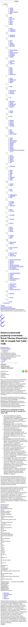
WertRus (12, 184)
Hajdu (11, 69)
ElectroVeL (12, 46)
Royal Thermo (13, 134)
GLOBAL (12, 63)
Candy (11, 28)
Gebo (11, 62)
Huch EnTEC (13, 74)
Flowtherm (12, 55)
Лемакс (11, 236)
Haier (11, 67)
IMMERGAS (13, 79)
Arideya (11, 9)
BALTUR (12, 19)
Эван (11, 301)
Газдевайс (12, 215)
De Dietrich (12, 35)
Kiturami (12, 92)
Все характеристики (6, 358)
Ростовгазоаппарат (14, 265)
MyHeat (11, 106)
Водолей (12, 211)
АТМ (11, 197)
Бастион (12, 201)
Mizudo (11, 102)
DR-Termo (12, 36)
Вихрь (11, 209)
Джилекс (12, 219)
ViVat (11, 179)
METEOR (12, 101)
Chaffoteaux (12, 29)
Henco (11, 70)
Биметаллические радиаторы (8, 308)
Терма (11, 288)
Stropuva (12, 148)
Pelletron (12, 120)
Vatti (11, 174)
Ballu (11, 17)
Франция (12, 293)
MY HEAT (12, 105)
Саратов (12, 274)
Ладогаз (12, 235)
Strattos (11, 147)
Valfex (11, 170)
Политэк (12, 254)
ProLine (11, 123)
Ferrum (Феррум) (14, 52)
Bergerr (11, 21)
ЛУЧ (11, 238)
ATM (11, 13)
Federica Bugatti (13, 50)
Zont (11, 189)
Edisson (11, 43)
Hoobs (11, 71)
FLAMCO (12, 54)
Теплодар (12, 285)
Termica (11, 158)
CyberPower (13, 31)
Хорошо (3, 624)
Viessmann (12, 177)
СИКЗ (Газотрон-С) (15, 278)
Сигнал (11, 277)
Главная (3, 305)
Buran (11, 24)
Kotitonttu (12, 93)
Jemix (11, 86)
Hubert (11, 73)
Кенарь (11, 228)
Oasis (11, 116)
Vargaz (11, 173)
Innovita (11, 81)
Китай (11, 230)
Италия (11, 223)
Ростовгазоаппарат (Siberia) (17, 266)
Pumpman (12, 125)
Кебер (11, 227)
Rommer (12, 132)
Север (11, 276)
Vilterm (11, 178)
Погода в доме (13, 253)
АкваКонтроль (13, 194)
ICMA (11, 78)
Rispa (11, 131)
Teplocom (12, 157)
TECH (11, 155)
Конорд (11, 231)
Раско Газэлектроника (15, 259)
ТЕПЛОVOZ (13, 284)
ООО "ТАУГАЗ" (14, 247)
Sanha (11, 139)
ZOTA (11, 190)
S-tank (11, 138)
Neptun (11, 112)
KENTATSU (13, 90)
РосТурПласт (13, 267)
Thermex (12, 161)
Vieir (11, 175)
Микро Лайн (13, 242)
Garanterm (12, 60)
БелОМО (12, 202)
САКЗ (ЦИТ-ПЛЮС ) (15, 273)
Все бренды (7, 303)
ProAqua (12, 121)
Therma (11, 159)
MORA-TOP (13, 104)
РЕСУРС (12, 262)
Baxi (11, 20)
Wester (11, 185)
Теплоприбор (13, 286)
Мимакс (12, 243)
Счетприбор (13, 280)
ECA (11, 42)
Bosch (11, 23)
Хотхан (11, 297)
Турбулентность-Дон (15, 289)
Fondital (11, 56)
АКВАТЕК (12, 196)
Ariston (11, 10)
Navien (11, 111)
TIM (11, 162)
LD (10, 97)
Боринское (12, 205)
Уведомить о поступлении (7, 368)
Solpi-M (11, 143)
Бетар (11, 204)
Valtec (11, 171)
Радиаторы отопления (6, 306)
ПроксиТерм (13, 255)
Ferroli (11, 51)
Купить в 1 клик (4, 366)
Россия (11, 263)
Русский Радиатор (14, 269)
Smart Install (12, 142)
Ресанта (12, 261)
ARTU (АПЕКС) (14, 12)
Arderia (11, 8)
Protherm (12, 124)
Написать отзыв (5, 347)
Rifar (11, 129)
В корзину (3, 364)
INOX (11, 82)
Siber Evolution (13, 140)
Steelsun (12, 144)
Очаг (11, 248)
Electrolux (12, 44)
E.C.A (11, 40)
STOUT (12, 146)
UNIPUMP (12, 166)
